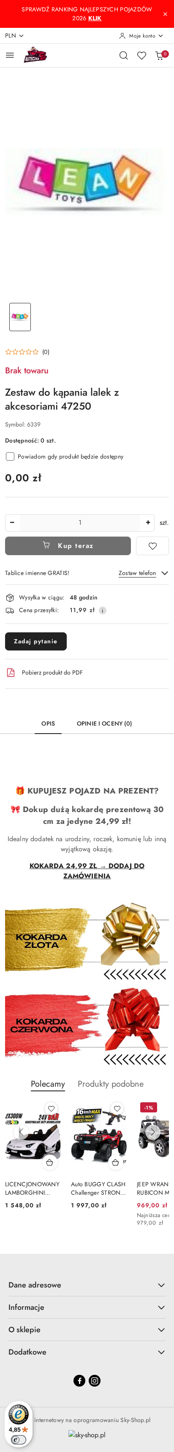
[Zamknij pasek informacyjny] (165, 14)
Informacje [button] (26, 1307)
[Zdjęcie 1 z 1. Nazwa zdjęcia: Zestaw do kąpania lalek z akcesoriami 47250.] (20, 317)
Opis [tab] (48, 723)
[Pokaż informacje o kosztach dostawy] (102, 610)
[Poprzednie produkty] (21, 1132)
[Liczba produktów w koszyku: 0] (159, 55)
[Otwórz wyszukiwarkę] (123, 55)
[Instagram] (95, 1381)
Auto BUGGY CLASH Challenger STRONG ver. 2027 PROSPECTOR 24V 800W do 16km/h (98, 1188)
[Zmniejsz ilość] (11, 523)
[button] (27, 351)
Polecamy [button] (48, 1084)
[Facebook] (79, 1381)
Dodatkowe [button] (27, 1352)
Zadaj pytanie (36, 641)
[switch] (18, 1439)
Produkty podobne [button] (111, 1084)
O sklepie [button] (24, 1329)
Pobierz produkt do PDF (52, 672)
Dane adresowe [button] (34, 1284)
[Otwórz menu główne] (10, 55)
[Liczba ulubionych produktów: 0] (141, 55)
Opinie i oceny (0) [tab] (105, 723)
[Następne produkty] (152, 1132)
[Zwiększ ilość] (147, 523)
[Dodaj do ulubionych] (152, 546)
